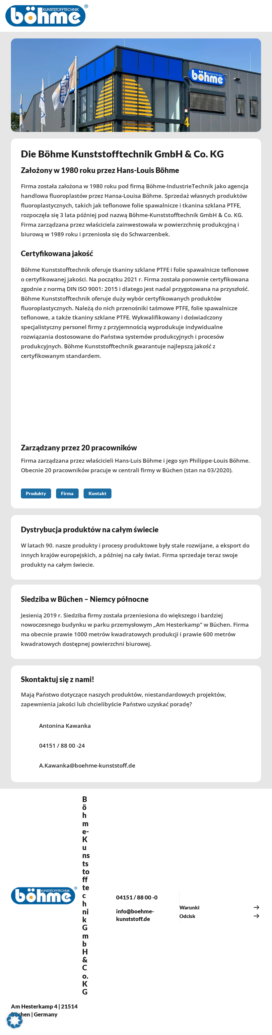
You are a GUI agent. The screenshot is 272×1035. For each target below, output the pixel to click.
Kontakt (97, 493)
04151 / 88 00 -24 (62, 745)
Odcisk (187, 916)
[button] (14, 1020)
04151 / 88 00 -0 (137, 897)
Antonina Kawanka (65, 725)
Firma (67, 493)
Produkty (36, 493)
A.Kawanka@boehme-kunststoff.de (87, 765)
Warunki (189, 907)
